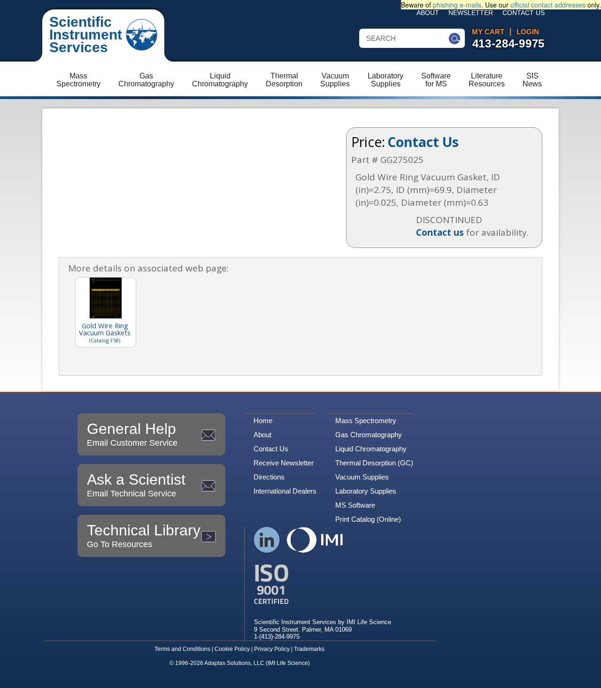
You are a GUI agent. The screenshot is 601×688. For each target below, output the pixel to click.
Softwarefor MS (436, 80)
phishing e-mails (457, 4)
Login (527, 32)
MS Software (355, 505)
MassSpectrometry (78, 80)
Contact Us (523, 12)
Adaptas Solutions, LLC (234, 663)
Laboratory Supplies (365, 491)
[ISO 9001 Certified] (322, 584)
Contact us (440, 232)
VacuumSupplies (335, 80)
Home (263, 421)
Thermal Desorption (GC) (374, 463)
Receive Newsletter (284, 463)
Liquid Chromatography (371, 449)
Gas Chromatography (368, 435)
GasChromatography (146, 80)
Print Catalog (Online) (368, 519)
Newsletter (470, 12)
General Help (132, 434)
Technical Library (143, 535)
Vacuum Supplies (362, 477)
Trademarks (309, 649)
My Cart (488, 32)
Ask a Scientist (136, 484)
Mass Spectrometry (365, 421)
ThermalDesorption (284, 80)
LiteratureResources (487, 80)
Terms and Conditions (182, 649)
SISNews (532, 80)
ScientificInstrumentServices (85, 34)
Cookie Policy (232, 649)
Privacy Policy (272, 649)
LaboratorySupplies (385, 80)
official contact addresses (548, 4)
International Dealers (285, 491)
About (427, 12)
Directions (269, 477)
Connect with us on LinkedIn (267, 540)
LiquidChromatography (220, 80)
